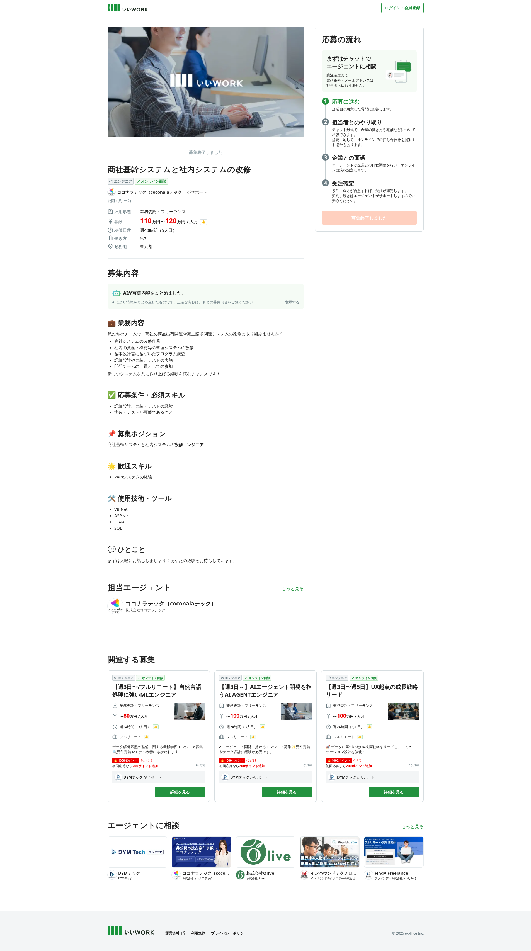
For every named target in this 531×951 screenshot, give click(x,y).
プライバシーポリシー (229, 933)
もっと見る (293, 588)
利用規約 (198, 933)
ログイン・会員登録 (402, 7)
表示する (292, 302)
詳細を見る (180, 791)
